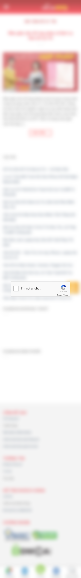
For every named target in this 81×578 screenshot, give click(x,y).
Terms (66, 295)
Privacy (59, 295)
